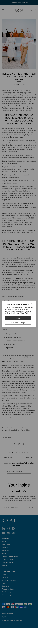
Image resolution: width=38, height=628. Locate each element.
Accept (18, 318)
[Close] (31, 303)
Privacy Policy (24, 313)
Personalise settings (18, 323)
